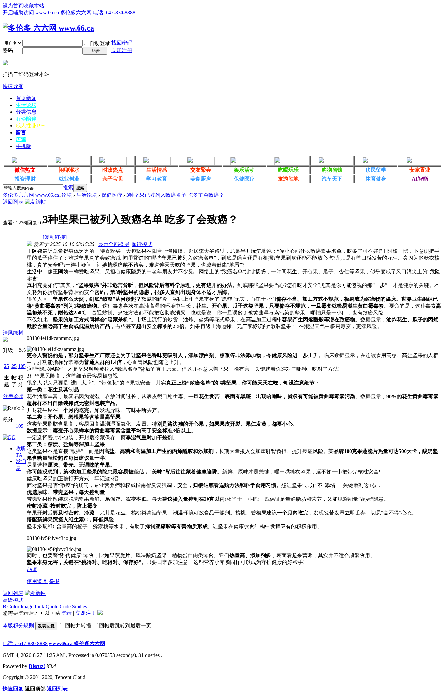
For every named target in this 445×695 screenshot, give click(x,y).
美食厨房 (200, 178)
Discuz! (37, 666)
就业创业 (69, 178)
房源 (21, 139)
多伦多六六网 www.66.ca (31, 195)
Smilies (79, 606)
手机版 (23, 146)
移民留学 (376, 170)
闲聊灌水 (69, 170)
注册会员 (13, 396)
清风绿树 (13, 333)
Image (27, 606)
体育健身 (376, 178)
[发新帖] (35, 202)
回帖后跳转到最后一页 (125, 625)
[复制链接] (55, 237)
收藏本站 (33, 5)
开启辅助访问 (18, 12)
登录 (66, 613)
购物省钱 (332, 170)
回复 (32, 569)
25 (6, 366)
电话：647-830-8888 (25, 643)
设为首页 (13, 5)
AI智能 (420, 178)
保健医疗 (244, 178)
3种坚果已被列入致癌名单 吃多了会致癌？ (175, 195)
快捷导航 (13, 86)
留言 (21, 132)
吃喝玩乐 (288, 170)
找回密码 (121, 43)
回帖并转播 (78, 625)
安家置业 (419, 170)
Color (13, 606)
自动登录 (99, 43)
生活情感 (156, 170)
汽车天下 (332, 178)
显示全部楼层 (113, 244)
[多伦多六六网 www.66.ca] (48, 28)
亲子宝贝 (112, 178)
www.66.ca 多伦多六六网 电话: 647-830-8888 (85, 12)
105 (22, 366)
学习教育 (156, 178)
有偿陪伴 (26, 119)
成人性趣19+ (30, 125)
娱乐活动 (244, 170)
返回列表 (13, 202)
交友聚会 (200, 170)
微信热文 (25, 170)
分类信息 (26, 112)
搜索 (68, 187)
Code (65, 606)
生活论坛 (26, 105)
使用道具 (37, 581)
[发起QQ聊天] (9, 437)
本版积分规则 (18, 625)
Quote (52, 606)
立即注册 (121, 50)
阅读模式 (142, 244)
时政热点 (112, 170)
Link (39, 606)
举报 (54, 581)
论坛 (67, 195)
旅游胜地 (288, 178)
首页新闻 (26, 98)
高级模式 (13, 600)
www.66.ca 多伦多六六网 (77, 643)
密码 (8, 50)
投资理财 (25, 178)
